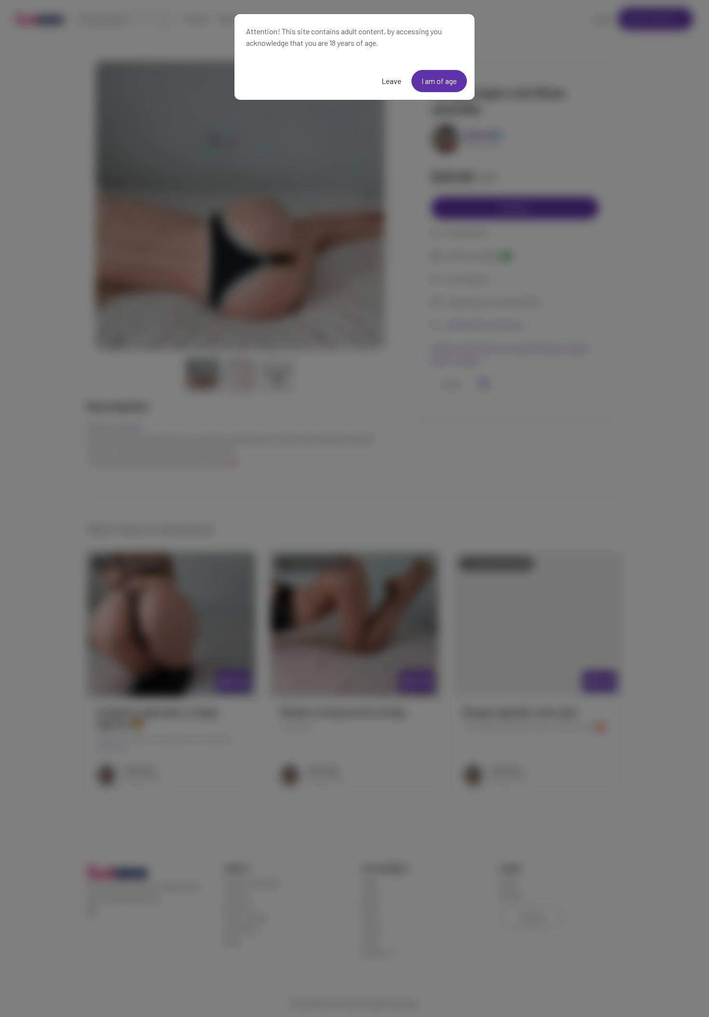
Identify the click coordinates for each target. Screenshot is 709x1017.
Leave (391, 80)
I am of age (439, 80)
